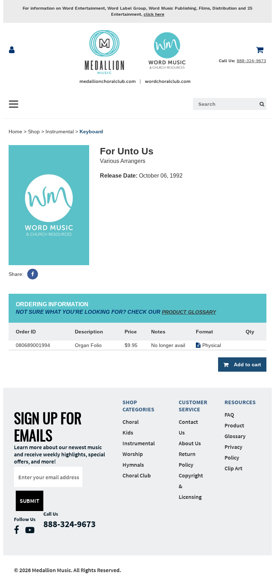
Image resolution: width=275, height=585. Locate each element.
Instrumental (59, 131)
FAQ (229, 414)
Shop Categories (138, 405)
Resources (237, 402)
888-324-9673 (251, 60)
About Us (190, 443)
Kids (127, 432)
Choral (130, 421)
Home (15, 131)
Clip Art (233, 468)
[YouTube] (31, 531)
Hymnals (133, 464)
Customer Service (191, 405)
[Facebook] (32, 274)
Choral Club (136, 475)
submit (29, 500)
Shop (34, 131)
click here (154, 14)
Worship (132, 453)
